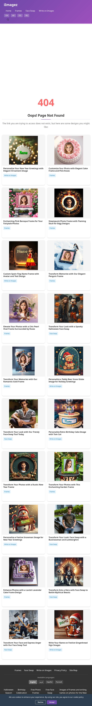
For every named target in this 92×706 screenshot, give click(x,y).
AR (13, 15)
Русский (59, 682)
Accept (51, 702)
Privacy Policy (60, 670)
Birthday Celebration (21, 691)
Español (49, 682)
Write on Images (46, 10)
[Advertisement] (46, 53)
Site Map (73, 670)
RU (27, 15)
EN (7, 15)
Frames (18, 10)
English (33, 682)
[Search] (8, 19)
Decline (40, 702)
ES (20, 15)
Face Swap (30, 10)
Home (8, 10)
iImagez (10, 4)
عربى (41, 682)
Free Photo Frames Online (36, 692)
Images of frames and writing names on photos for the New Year (73, 692)
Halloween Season (8, 691)
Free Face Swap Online (50, 692)
